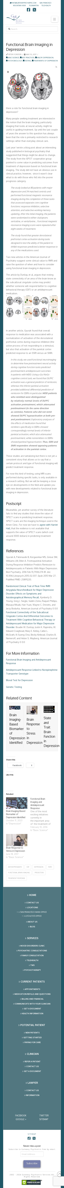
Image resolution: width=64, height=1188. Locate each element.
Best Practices (27, 57)
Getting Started (32, 1037)
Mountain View (19, 5)
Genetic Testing (14, 687)
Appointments (32, 989)
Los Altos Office (33, 916)
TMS (32, 965)
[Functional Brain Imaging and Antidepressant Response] (42, 814)
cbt (28, 867)
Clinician (33, 1053)
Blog (32, 926)
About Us (32, 922)
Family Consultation (32, 955)
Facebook (20, 1115)
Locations (32, 907)
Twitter (44, 1115)
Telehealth (32, 960)
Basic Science (13, 57)
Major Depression (45, 57)
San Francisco (45, 3)
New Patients (32, 1032)
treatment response (16, 878)
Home (32, 895)
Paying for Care (32, 1042)
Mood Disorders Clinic (32, 946)
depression (38, 867)
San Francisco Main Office (33, 912)
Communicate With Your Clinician (32, 1004)
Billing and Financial (32, 999)
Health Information (32, 1013)
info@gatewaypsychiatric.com (23, 3)
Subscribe (31, 1163)
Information (32, 1095)
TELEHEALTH (46, 5)
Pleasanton (34, 5)
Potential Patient (32, 1025)
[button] (54, 19)
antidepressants (15, 867)
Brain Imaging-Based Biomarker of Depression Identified (17, 729)
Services (32, 938)
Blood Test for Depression (19, 680)
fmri (50, 867)
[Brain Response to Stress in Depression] (16, 840)
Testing (27, 60)
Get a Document (32, 1008)
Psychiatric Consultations (32, 950)
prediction (39, 873)
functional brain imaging (19, 873)
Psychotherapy (32, 970)
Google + (21, 1119)
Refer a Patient (33, 1061)
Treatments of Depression (45, 60)
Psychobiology (14, 60)
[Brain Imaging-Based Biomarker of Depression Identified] (16, 803)
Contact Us (32, 902)
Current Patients (33, 981)
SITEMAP (43, 1119)
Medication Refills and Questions (32, 994)
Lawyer (33, 1082)
